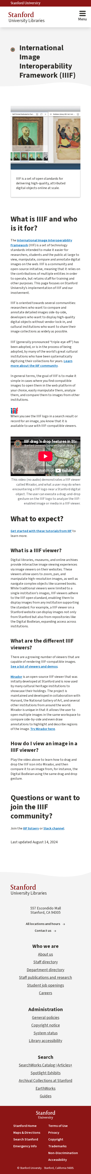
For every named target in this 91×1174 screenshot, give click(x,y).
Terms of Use (58, 1126)
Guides (45, 1096)
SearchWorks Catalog (37, 1065)
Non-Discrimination (63, 1153)
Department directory (45, 970)
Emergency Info (25, 1146)
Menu (82, 19)
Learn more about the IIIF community (41, 363)
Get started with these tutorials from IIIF (41, 531)
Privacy (53, 1132)
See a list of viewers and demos (34, 666)
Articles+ (64, 1065)
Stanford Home (25, 1126)
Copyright (55, 1139)
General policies (45, 1018)
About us (45, 954)
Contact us (43, 930)
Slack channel (53, 828)
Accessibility (57, 1159)
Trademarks (57, 1146)
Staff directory (45, 962)
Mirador (16, 676)
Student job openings (45, 985)
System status (46, 1033)
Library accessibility (45, 1041)
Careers (45, 993)
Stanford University (26, 3)
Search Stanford (25, 1139)
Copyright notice (45, 1025)
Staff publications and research (45, 978)
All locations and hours (43, 924)
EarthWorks (45, 1088)
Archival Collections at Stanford (45, 1081)
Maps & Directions (26, 1132)
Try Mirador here (42, 729)
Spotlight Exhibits (46, 1073)
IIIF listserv (31, 828)
